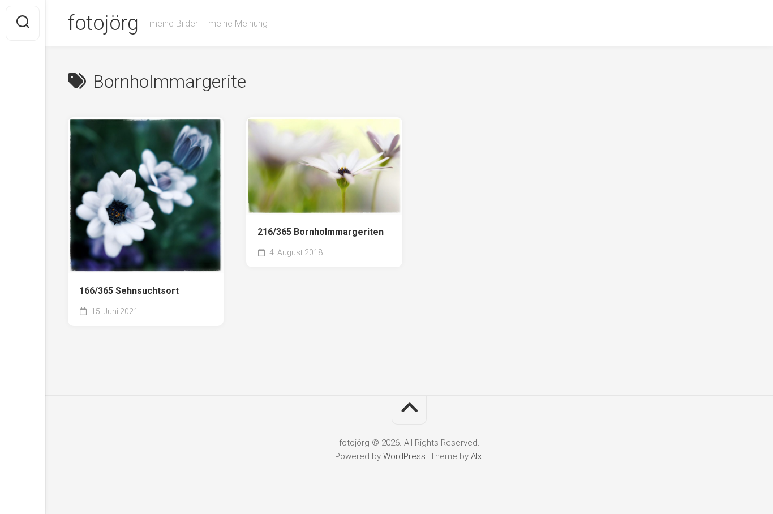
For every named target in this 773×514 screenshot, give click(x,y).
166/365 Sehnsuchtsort (129, 290)
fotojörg (103, 23)
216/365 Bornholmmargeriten (320, 231)
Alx (476, 456)
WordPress (404, 456)
